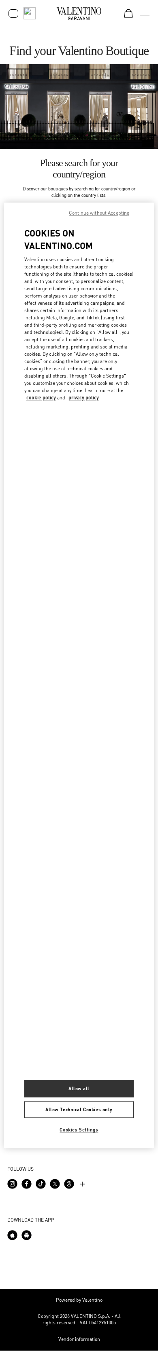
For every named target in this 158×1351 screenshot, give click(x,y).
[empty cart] (128, 13)
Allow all (79, 1088)
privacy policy (83, 398)
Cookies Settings (79, 1130)
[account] (13, 13)
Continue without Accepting (99, 213)
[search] (29, 13)
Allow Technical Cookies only (79, 1109)
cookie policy (41, 398)
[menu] (145, 13)
